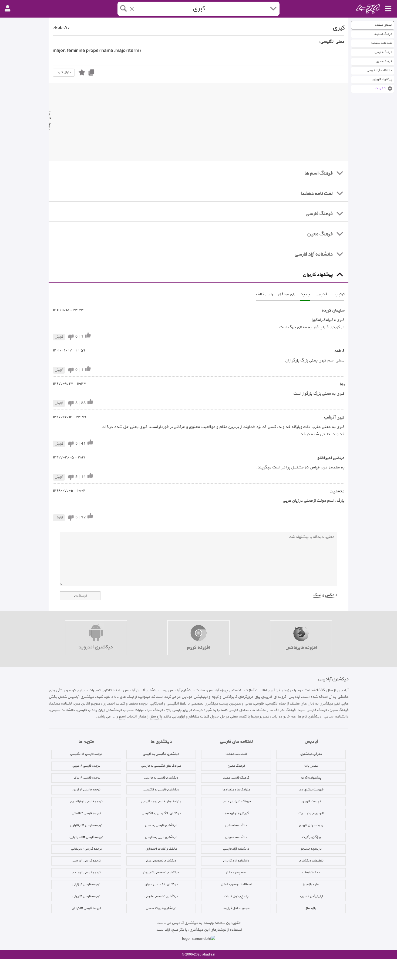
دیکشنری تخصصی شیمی (161, 896)
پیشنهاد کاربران (382, 79)
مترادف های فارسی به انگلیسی (161, 801)
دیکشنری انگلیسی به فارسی (161, 754)
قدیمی (321, 294)
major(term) (128, 50)
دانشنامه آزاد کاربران (236, 860)
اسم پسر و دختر (236, 872)
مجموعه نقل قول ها (236, 908)
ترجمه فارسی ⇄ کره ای (86, 908)
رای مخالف (264, 294)
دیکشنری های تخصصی (161, 908)
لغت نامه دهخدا (381, 43)
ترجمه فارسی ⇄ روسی (86, 860)
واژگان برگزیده (311, 837)
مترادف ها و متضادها (236, 789)
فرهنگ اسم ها (383, 34)
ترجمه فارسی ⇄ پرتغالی (86, 848)
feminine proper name (90, 50)
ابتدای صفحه (383, 25)
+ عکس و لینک (325, 595)
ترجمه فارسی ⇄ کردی (86, 789)
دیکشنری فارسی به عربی (161, 825)
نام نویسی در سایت (311, 813)
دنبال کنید (64, 72)
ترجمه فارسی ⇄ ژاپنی (86, 884)
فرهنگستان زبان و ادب (236, 801)
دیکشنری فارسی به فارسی (161, 777)
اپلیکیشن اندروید (311, 896)
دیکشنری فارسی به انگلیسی (161, 789)
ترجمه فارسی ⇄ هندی (86, 872)
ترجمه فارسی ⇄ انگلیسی (86, 754)
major (59, 50)
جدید (305, 294)
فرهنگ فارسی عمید (236, 777)
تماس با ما (311, 765)
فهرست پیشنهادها (310, 789)
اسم (122, 716)
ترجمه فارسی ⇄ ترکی (86, 777)
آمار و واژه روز (310, 884)
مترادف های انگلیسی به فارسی (161, 765)
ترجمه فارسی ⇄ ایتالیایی (86, 825)
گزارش (59, 336)
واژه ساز (156, 716)
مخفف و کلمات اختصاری (161, 848)
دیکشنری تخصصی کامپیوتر (161, 872)
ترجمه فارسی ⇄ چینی (86, 896)
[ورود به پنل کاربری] (7, 8)
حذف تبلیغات (311, 872)
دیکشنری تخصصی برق (161, 860)
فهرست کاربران (311, 801)
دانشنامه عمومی (236, 837)
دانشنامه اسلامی (236, 825)
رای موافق (286, 294)
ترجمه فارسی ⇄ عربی (86, 765)
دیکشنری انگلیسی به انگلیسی (161, 813)
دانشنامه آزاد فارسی (379, 70)
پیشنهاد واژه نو (311, 777)
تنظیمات (380, 88)
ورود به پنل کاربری (311, 825)
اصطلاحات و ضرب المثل (236, 884)
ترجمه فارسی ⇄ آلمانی (86, 813)
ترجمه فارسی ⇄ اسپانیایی (86, 837)
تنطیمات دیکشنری (311, 860)
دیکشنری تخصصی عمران (161, 884)
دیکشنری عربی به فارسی (161, 837)
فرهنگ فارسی (383, 52)
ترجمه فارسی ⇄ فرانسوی (86, 801)
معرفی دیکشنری (311, 754)
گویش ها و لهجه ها (236, 813)
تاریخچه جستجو (310, 848)
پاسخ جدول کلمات (236, 896)
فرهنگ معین (383, 61)
